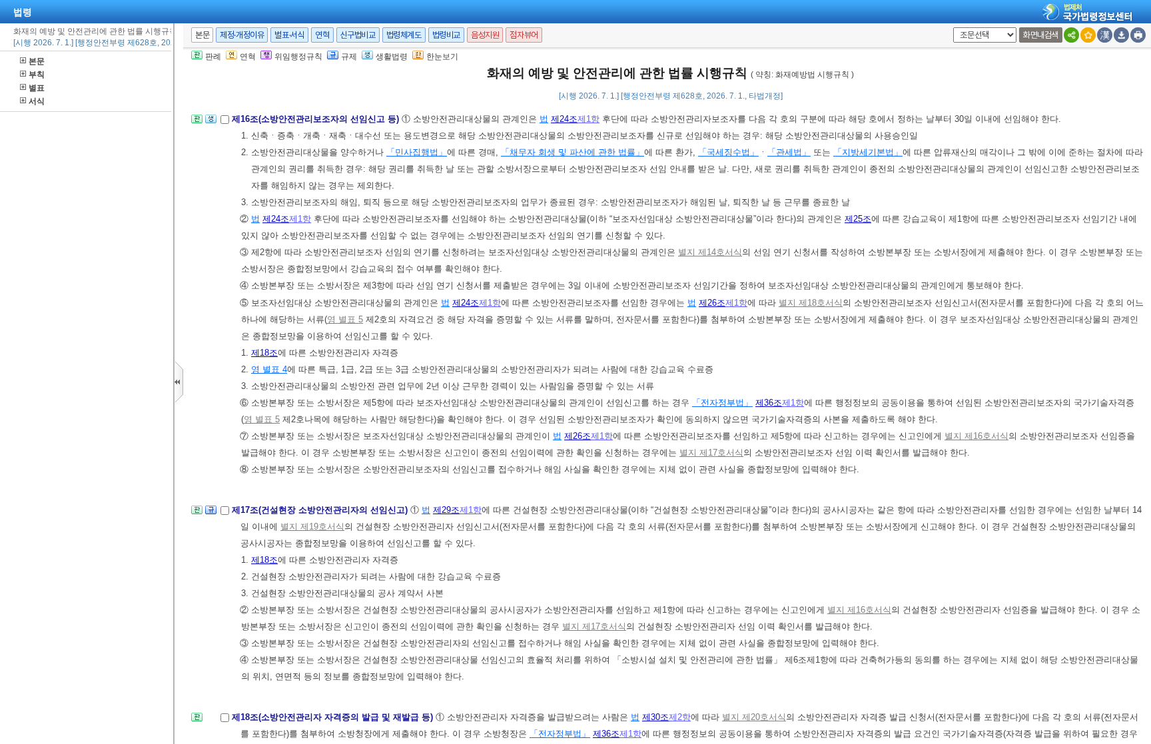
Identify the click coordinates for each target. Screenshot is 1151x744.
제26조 (712, 303)
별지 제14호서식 (710, 252)
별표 (37, 88)
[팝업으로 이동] (210, 123)
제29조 (446, 510)
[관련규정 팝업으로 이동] (210, 514)
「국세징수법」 (728, 152)
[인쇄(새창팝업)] (1138, 35)
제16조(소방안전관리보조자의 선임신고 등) (317, 119)
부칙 (37, 74)
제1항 (588, 119)
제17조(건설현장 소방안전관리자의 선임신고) (321, 510)
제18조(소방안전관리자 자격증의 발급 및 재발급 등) (334, 717)
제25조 (858, 219)
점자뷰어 (524, 35)
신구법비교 (358, 35)
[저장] (1121, 35)
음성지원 (485, 35)
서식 (37, 101)
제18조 (264, 353)
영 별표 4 (269, 369)
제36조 (768, 403)
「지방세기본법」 (868, 152)
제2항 (680, 717)
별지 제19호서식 (312, 527)
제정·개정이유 (242, 35)
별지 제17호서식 (711, 453)
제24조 (564, 119)
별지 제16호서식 (976, 436)
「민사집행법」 (416, 152)
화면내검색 (1040, 35)
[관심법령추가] (1088, 35)
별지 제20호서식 (754, 717)
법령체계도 (404, 35)
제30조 (655, 717)
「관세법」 (789, 152)
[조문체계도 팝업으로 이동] (196, 123)
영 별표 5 (345, 319)
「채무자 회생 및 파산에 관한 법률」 (572, 152)
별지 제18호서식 (811, 303)
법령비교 (446, 35)
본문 (37, 61)
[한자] (1104, 35)
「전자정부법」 (722, 403)
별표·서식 (289, 35)
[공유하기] (1071, 35)
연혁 (322, 35)
